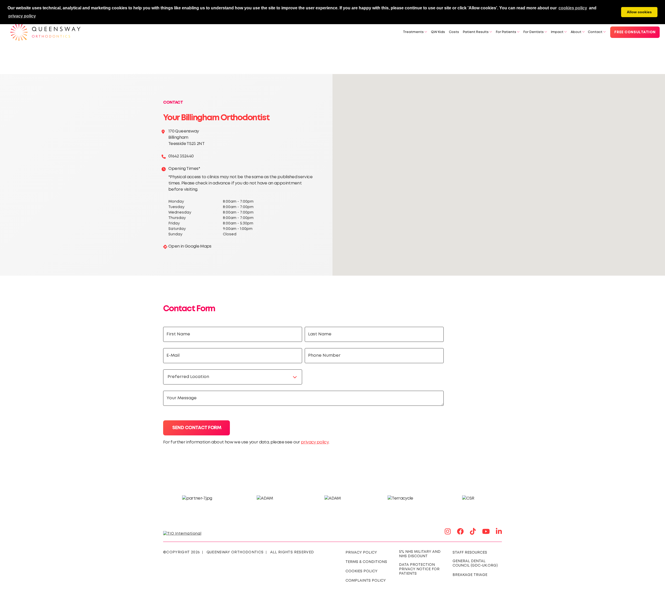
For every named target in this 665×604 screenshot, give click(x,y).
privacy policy (315, 442)
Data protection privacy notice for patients (419, 569)
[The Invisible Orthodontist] (188, 533)
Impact (557, 32)
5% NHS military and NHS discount (420, 554)
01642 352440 (181, 156)
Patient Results (476, 32)
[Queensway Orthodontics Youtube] (486, 532)
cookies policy (572, 8)
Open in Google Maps (189, 246)
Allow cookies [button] (639, 12)
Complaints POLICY (365, 580)
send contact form (196, 428)
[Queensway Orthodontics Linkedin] (499, 532)
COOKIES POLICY (361, 571)
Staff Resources (470, 552)
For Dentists (533, 32)
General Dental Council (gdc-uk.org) (475, 563)
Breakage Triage (470, 574)
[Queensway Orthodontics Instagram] (448, 532)
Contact (595, 32)
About (576, 32)
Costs (454, 32)
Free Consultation (635, 32)
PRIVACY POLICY (361, 552)
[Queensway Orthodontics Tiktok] (473, 532)
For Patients (506, 32)
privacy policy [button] (22, 16)
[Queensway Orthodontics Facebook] (460, 532)
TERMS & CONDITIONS (366, 561)
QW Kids (438, 32)
